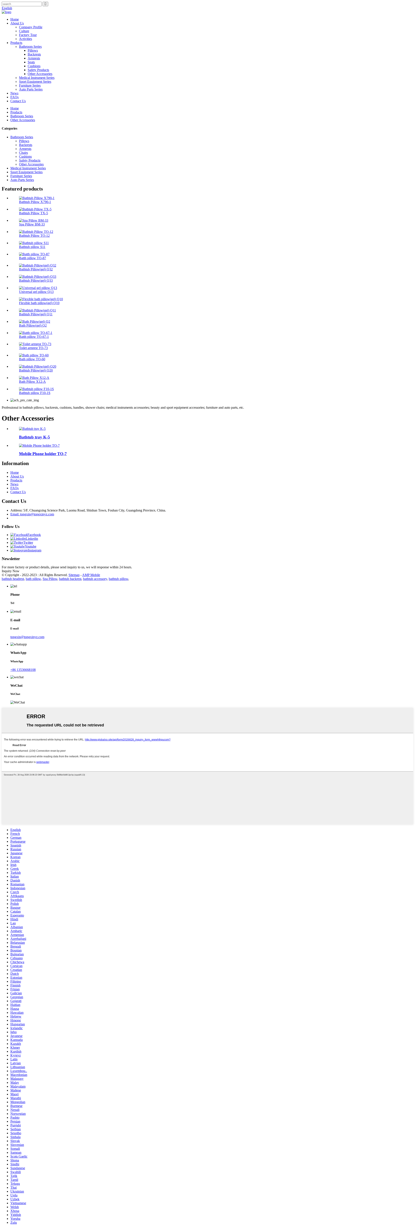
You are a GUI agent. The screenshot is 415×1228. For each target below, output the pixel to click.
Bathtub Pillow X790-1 (35, 202)
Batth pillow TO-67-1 (34, 336)
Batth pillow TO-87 (32, 258)
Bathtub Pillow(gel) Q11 (36, 314)
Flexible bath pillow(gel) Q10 (39, 303)
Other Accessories (40, 74)
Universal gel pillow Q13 (36, 292)
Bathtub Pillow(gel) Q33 (36, 280)
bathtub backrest (70, 579)
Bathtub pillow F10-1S (34, 393)
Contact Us (18, 101)
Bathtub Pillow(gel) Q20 (36, 370)
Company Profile (30, 27)
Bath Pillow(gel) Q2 (33, 325)
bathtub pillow (118, 579)
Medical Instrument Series (36, 77)
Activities (25, 39)
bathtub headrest (13, 579)
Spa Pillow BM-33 (32, 224)
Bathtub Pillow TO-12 (34, 235)
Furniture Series (30, 85)
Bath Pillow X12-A (32, 381)
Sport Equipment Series (35, 81)
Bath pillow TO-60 (32, 359)
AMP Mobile (91, 575)
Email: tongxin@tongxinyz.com (32, 514)
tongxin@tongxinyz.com (27, 637)
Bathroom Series (30, 46)
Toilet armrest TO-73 (33, 348)
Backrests (34, 54)
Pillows (33, 50)
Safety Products (38, 70)
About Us (17, 23)
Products (16, 42)
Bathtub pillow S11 (32, 247)
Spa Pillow (50, 579)
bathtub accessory (95, 579)
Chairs (23, 152)
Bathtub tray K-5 (34, 437)
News (14, 93)
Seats (31, 62)
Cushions (34, 66)
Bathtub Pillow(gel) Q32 (36, 269)
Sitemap (74, 575)
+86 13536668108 (23, 670)
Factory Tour (28, 35)
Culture (24, 31)
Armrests (34, 58)
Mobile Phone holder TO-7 (43, 453)
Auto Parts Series (31, 89)
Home (14, 19)
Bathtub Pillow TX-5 (33, 213)
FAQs (14, 97)
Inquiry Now (10, 571)
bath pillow (33, 579)
